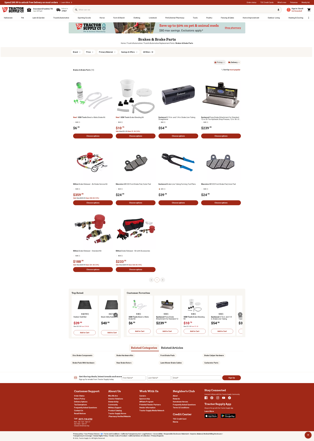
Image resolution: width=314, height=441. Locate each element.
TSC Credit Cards (267, 2)
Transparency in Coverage (82, 436)
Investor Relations (115, 399)
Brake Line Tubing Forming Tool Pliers (177, 184)
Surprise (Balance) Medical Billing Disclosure (206, 434)
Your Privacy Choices (92, 434)
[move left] (74, 315)
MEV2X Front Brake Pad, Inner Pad (218, 184)
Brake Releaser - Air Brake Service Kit (90, 184)
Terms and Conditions (112, 434)
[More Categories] (308, 18)
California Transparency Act (131, 434)
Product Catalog (115, 411)
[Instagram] (217, 397)
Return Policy (79, 399)
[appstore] (211, 416)
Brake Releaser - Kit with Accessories (133, 251)
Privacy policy (78, 434)
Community (113, 405)
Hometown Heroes (180, 402)
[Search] (76, 9)
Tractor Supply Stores (117, 413)
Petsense (294, 2)
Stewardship (113, 402)
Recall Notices (80, 413)
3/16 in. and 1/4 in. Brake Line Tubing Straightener (176, 118)
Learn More (65, 2)
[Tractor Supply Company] (13, 10)
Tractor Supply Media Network (151, 411)
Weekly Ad (305, 2)
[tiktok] (229, 397)
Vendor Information (147, 408)
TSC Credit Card (179, 419)
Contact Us (78, 411)
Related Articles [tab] (172, 347)
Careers (142, 396)
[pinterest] (211, 397)
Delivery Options (80, 402)
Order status (251, 2)
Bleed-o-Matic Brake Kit (89, 117)
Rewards (176, 399)
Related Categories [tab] (144, 347)
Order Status (79, 396)
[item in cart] (309, 10)
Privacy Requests (157, 436)
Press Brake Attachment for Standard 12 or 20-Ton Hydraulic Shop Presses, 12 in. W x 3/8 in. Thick (220, 118)
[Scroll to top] (308, 435)
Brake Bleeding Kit (130, 117)
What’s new (281, 2)
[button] (71, 2)
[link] (123, 43)
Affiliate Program (146, 402)
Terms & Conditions (181, 408)
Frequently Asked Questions (85, 408)
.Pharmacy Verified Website (119, 416)
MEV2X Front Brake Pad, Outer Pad (133, 184)
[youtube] (223, 397)
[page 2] (162, 280)
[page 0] (151, 280)
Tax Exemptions (80, 405)
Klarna (175, 422)
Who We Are (113, 396)
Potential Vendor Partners (150, 405)
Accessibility (157, 434)
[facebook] (205, 397)
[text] (184, 43)
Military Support (114, 408)
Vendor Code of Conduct (118, 436)
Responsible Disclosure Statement (176, 434)
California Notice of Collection (139, 436)
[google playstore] (228, 416)
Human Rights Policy (100, 436)
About (175, 396)
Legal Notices (147, 434)
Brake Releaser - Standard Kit (87, 251)
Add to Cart (84, 333)
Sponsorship (144, 399)
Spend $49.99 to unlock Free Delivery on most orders (31, 2)
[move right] (115, 315)
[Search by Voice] (278, 9)
